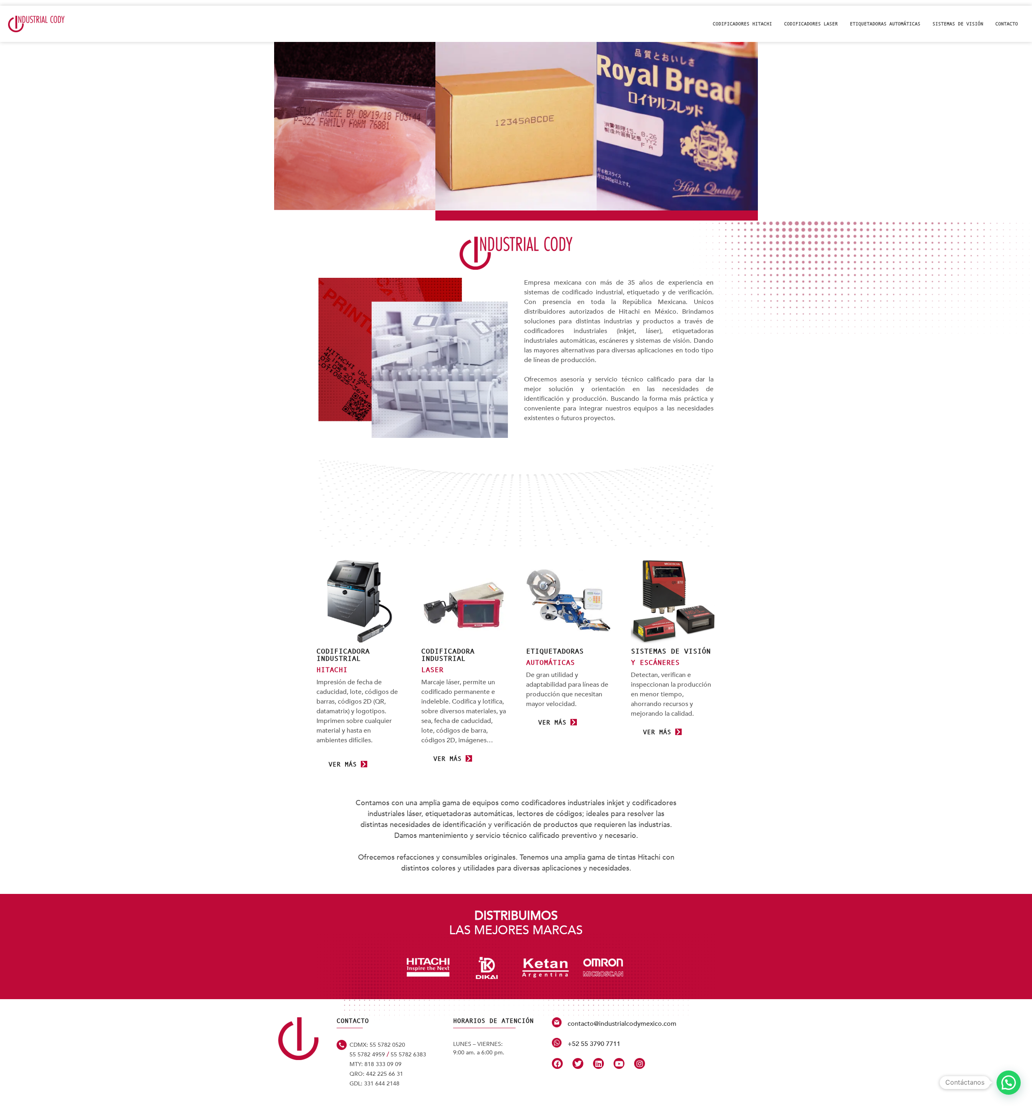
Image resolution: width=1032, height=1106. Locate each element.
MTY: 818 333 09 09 (376, 1064)
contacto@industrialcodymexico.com (622, 1023)
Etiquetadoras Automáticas (885, 24)
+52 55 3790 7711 (594, 1043)
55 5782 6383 (408, 1054)
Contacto (1006, 24)
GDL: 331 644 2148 (374, 1083)
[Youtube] (619, 1063)
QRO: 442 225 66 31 (376, 1074)
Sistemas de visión (957, 24)
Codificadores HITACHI (742, 24)
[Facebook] (557, 1063)
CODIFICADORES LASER (811, 24)
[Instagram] (639, 1063)
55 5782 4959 (367, 1054)
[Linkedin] (598, 1063)
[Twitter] (577, 1063)
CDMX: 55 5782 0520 (377, 1045)
